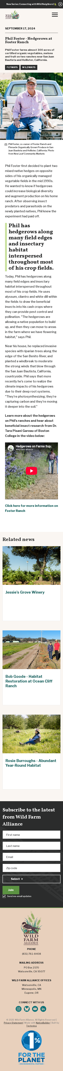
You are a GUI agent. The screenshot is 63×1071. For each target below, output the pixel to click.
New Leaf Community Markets (29, 153)
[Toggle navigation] (54, 14)
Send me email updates (19, 896)
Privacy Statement (13, 1023)
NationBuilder (43, 1023)
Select (15, 879)
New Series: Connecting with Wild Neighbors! (30, 4)
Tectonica (31, 1026)
